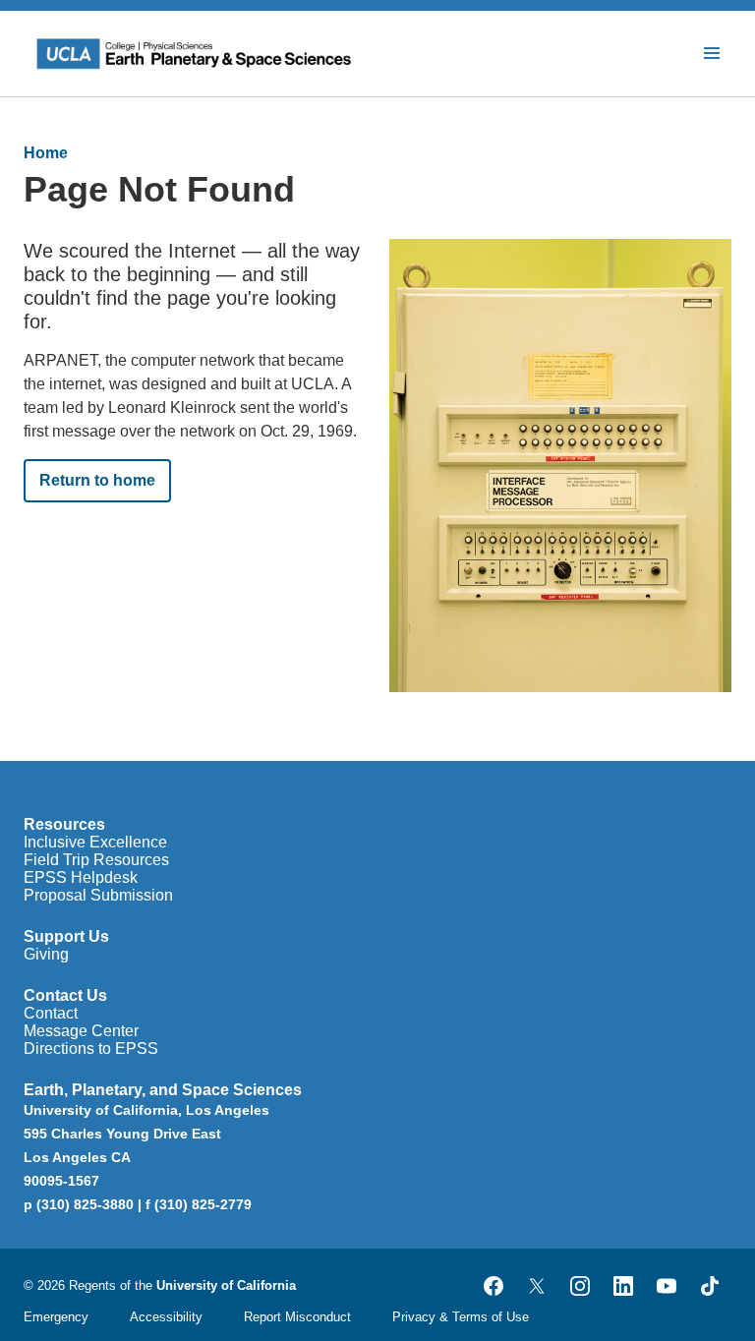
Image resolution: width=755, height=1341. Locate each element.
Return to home (97, 480)
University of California (226, 1285)
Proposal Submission (98, 895)
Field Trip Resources (96, 859)
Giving (46, 954)
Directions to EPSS (91, 1048)
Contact (51, 1013)
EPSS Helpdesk (81, 877)
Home (46, 153)
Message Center (81, 1030)
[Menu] (711, 53)
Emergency (56, 1317)
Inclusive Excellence (95, 842)
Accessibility (166, 1317)
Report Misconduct (297, 1317)
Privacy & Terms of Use (460, 1317)
